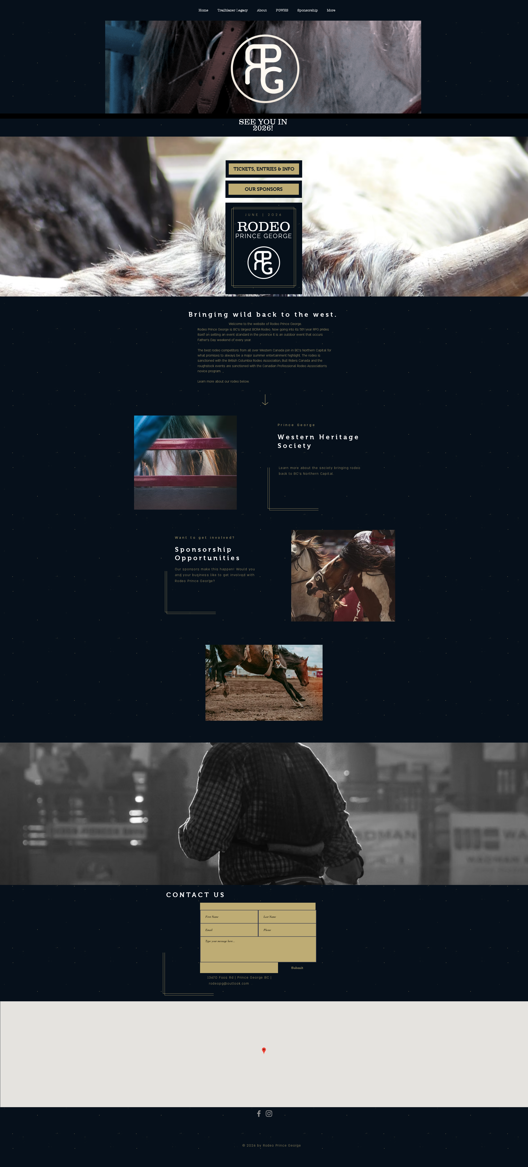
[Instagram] (269, 1113)
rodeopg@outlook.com (229, 983)
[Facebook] (259, 1113)
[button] (264, 683)
